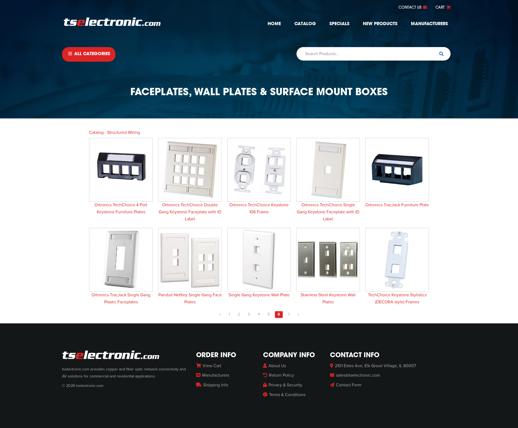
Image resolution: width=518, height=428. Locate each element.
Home (274, 24)
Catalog (305, 24)
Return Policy (281, 375)
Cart (440, 8)
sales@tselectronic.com (358, 375)
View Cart (212, 366)
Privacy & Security (285, 385)
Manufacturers (429, 24)
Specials (339, 24)
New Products (380, 24)
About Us (277, 366)
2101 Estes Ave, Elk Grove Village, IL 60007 (375, 366)
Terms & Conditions (287, 394)
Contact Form (349, 385)
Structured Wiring (123, 132)
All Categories (91, 54)
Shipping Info (215, 385)
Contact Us (410, 8)
